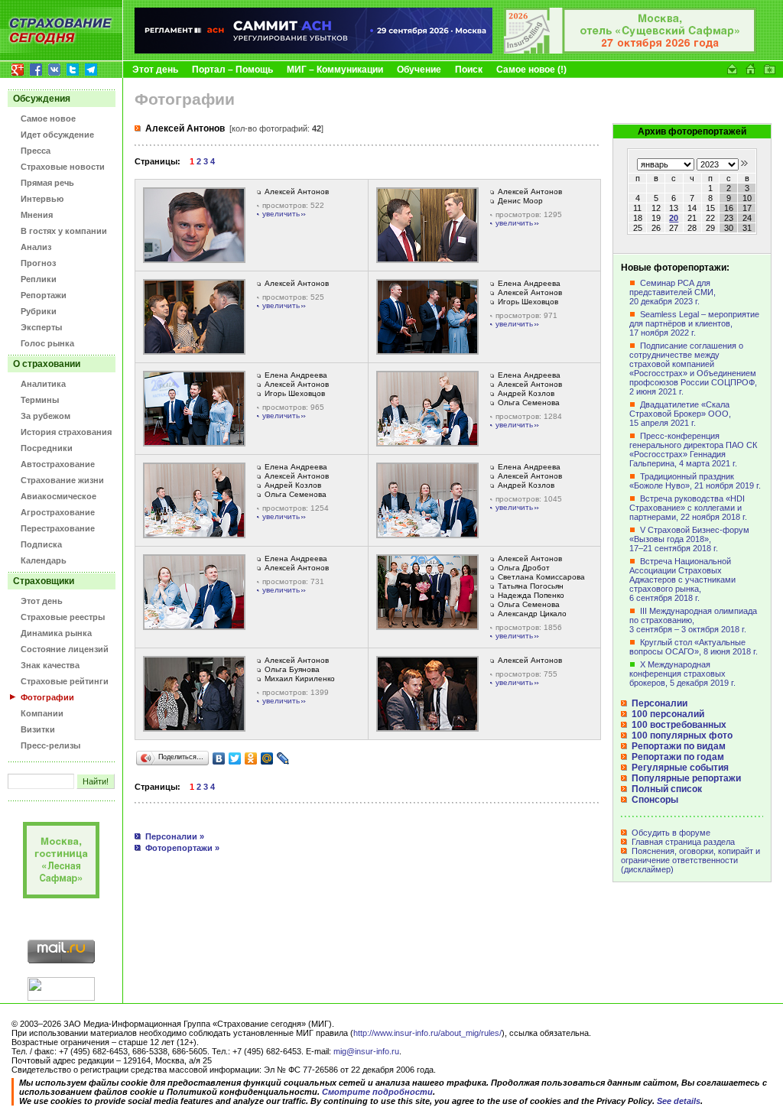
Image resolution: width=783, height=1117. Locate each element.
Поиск (468, 69)
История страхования (66, 432)
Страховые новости (63, 166)
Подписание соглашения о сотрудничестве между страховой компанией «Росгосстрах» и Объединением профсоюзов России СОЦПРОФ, (693, 368)
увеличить (281, 213)
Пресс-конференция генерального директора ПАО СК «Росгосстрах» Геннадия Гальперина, (693, 449)
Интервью (42, 198)
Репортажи (44, 295)
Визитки (38, 729)
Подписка (41, 544)
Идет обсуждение (57, 134)
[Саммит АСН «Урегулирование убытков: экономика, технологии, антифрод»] (313, 50)
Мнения (37, 214)
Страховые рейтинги (65, 681)
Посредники (47, 448)
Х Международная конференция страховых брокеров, (682, 673)
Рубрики (39, 311)
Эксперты (41, 327)
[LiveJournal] (283, 758)
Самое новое (48, 118)
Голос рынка (47, 343)
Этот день (155, 69)
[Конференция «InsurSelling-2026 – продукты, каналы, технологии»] (630, 50)
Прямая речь (47, 182)
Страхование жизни (62, 480)
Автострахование (58, 464)
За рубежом (45, 415)
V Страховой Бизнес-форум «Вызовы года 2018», (689, 539)
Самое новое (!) (531, 69)
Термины (40, 399)
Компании (42, 713)
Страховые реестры (63, 617)
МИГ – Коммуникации (335, 69)
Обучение (419, 69)
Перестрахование (58, 528)
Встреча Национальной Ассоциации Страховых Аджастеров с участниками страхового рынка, (682, 579)
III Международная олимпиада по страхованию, (693, 620)
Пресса (35, 150)
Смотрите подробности (377, 1091)
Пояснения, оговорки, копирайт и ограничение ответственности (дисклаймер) (690, 860)
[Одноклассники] (251, 758)
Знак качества (50, 665)
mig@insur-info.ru (366, 1051)
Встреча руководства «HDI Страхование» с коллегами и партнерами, (688, 507)
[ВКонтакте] (219, 758)
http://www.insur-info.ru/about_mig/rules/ (427, 1032)
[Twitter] (235, 758)
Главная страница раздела (682, 841)
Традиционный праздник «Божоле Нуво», (695, 481)
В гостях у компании (64, 230)
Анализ (36, 247)
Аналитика (43, 383)
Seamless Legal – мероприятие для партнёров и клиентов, (694, 323)
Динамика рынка (56, 633)
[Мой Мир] (267, 758)
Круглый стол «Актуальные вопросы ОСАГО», (693, 647)
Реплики (39, 279)
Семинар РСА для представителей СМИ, (672, 292)
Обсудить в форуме (669, 832)
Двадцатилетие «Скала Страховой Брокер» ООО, (680, 413)
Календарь (44, 560)
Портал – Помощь (232, 69)
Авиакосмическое (58, 496)
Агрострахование (58, 512)
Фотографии (47, 697)
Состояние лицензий (65, 649)
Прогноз (38, 263)
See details (678, 1101)
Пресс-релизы (50, 745)
